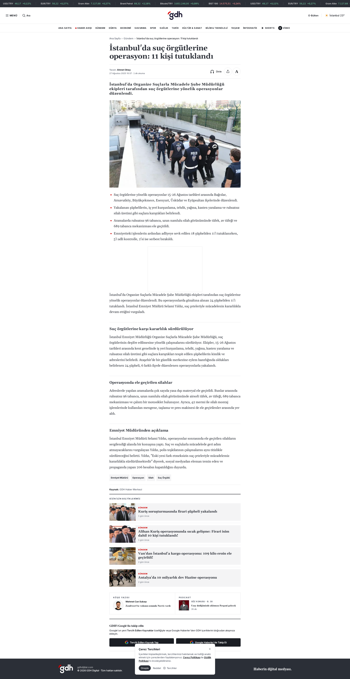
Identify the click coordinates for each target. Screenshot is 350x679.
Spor (153, 28)
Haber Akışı (83, 29)
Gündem (100, 28)
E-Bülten (313, 15)
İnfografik (250, 28)
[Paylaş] (228, 71)
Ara (28, 15)
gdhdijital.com (85, 667)
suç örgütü (164, 477)
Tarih (175, 28)
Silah (150, 477)
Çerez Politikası (191, 657)
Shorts (270, 28)
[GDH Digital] (175, 15)
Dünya (113, 28)
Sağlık (164, 28)
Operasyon (138, 477)
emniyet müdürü (119, 477)
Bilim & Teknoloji (217, 28)
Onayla (145, 668)
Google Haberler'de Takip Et (211, 642)
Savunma (140, 28)
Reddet (157, 668)
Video (286, 28)
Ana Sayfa (65, 28)
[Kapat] (210, 649)
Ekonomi (125, 28)
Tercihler (172, 668)
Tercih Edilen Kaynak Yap (144, 642)
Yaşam (235, 28)
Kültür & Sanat (192, 28)
